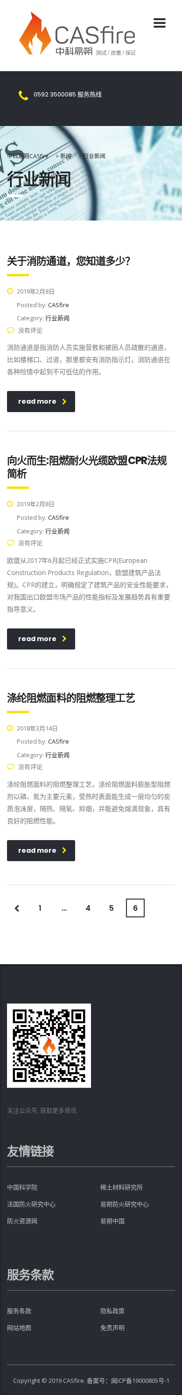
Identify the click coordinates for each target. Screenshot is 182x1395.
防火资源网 (22, 1221)
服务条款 (19, 1310)
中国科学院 (22, 1187)
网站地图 (19, 1327)
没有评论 (30, 330)
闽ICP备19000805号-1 (140, 1380)
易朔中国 (112, 1221)
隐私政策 (112, 1310)
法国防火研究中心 (31, 1204)
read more (37, 401)
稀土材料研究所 (121, 1187)
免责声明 (112, 1327)
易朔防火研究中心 (124, 1204)
